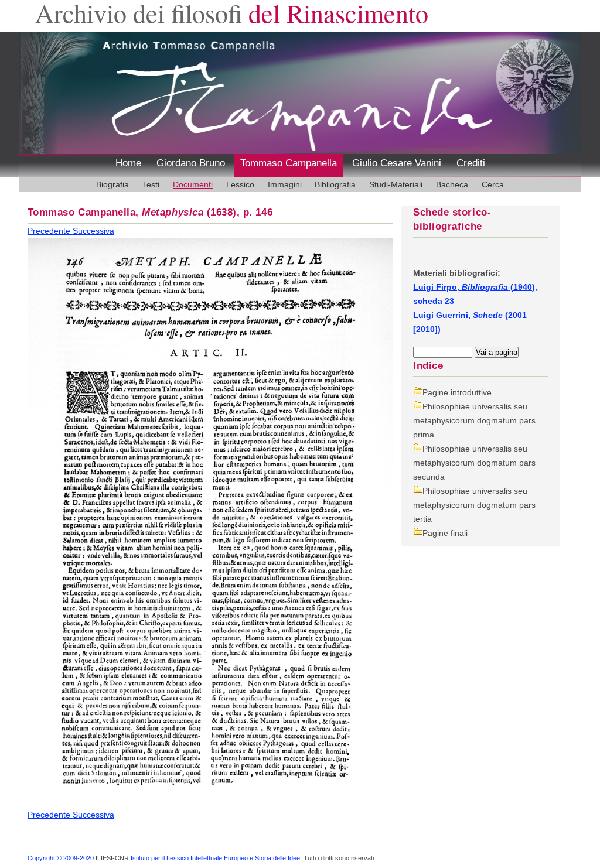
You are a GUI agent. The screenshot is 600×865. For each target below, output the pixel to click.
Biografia (112, 184)
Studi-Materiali (395, 184)
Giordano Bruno (190, 163)
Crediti (470, 163)
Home (128, 163)
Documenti (193, 184)
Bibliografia (335, 184)
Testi (150, 184)
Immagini (285, 184)
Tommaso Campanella (288, 163)
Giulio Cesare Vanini (396, 163)
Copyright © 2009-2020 (61, 857)
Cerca (493, 184)
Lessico (240, 184)
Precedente (50, 230)
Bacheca (452, 184)
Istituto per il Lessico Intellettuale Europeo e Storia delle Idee (215, 857)
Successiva (93, 230)
